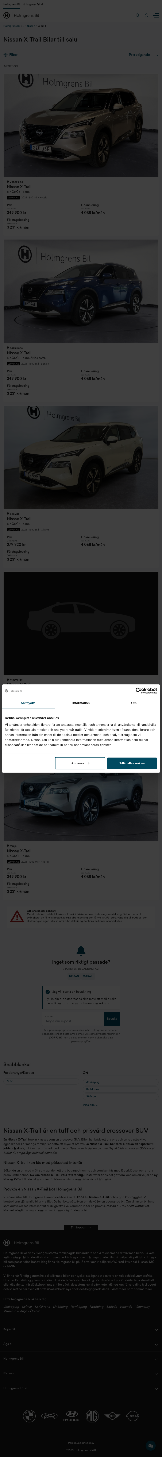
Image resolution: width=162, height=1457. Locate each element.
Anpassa (77, 763)
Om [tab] (133, 703)
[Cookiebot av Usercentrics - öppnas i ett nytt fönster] (138, 691)
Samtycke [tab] (28, 703)
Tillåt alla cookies (132, 763)
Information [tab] (81, 703)
